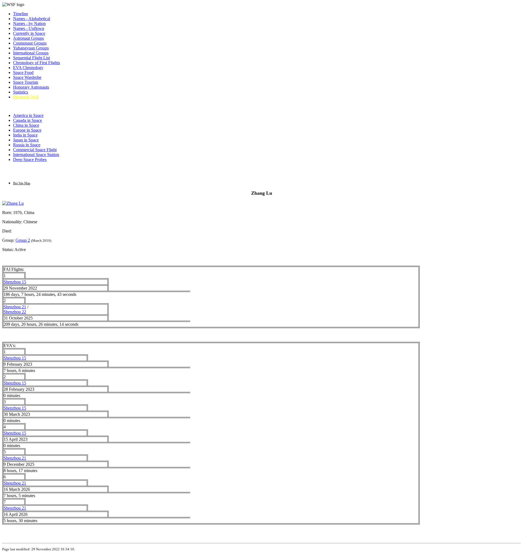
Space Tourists (25, 82)
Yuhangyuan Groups (31, 48)
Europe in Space (27, 130)
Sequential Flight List (31, 57)
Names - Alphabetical (31, 18)
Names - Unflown (28, 28)
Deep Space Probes (30, 159)
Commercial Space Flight (35, 149)
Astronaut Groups (28, 38)
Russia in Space (26, 144)
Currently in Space (29, 33)
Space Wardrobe (27, 77)
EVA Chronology (28, 67)
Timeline (20, 13)
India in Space (25, 135)
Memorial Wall (26, 97)
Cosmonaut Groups (30, 43)
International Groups (30, 53)
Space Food (23, 72)
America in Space (28, 115)
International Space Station (36, 154)
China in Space (26, 125)
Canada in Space (27, 120)
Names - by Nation (29, 23)
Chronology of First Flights (36, 62)
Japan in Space (26, 140)
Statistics (20, 92)
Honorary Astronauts (31, 87)
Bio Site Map (21, 183)
